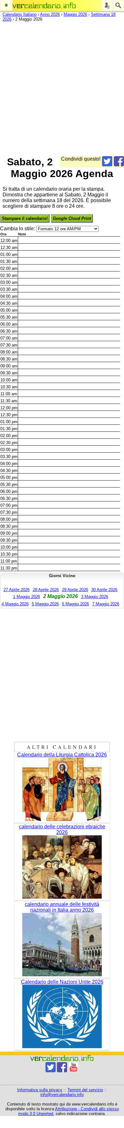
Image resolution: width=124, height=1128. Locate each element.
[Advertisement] (62, 87)
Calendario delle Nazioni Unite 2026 (62, 982)
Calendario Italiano (20, 14)
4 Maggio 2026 (15, 604)
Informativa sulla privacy (39, 1089)
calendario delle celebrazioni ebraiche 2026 (62, 829)
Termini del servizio (85, 1089)
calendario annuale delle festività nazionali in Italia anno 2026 (62, 907)
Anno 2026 (50, 14)
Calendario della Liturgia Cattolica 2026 (62, 754)
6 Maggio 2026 (75, 604)
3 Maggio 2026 (94, 596)
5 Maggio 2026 (45, 604)
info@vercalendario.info (62, 1094)
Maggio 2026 (75, 14)
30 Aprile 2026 (104, 589)
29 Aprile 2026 (75, 589)
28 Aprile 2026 (46, 589)
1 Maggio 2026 (26, 596)
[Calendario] (44, 6)
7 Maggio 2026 (105, 604)
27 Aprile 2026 (16, 589)
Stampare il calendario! (25, 218)
